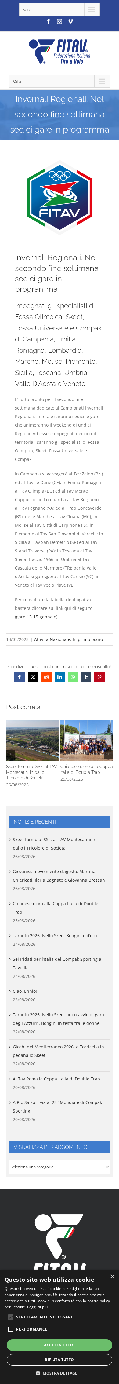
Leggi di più (37, 1306)
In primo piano (88, 639)
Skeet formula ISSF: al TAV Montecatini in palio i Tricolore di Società (32, 740)
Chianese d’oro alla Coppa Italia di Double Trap (86, 740)
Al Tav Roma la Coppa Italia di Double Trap (56, 1079)
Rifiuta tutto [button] (59, 1359)
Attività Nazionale (52, 639)
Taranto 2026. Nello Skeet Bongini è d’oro (55, 935)
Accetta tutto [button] (59, 1345)
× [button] (112, 1276)
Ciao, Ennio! (25, 991)
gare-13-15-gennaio (36, 617)
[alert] (59, 1327)
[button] (10, 754)
